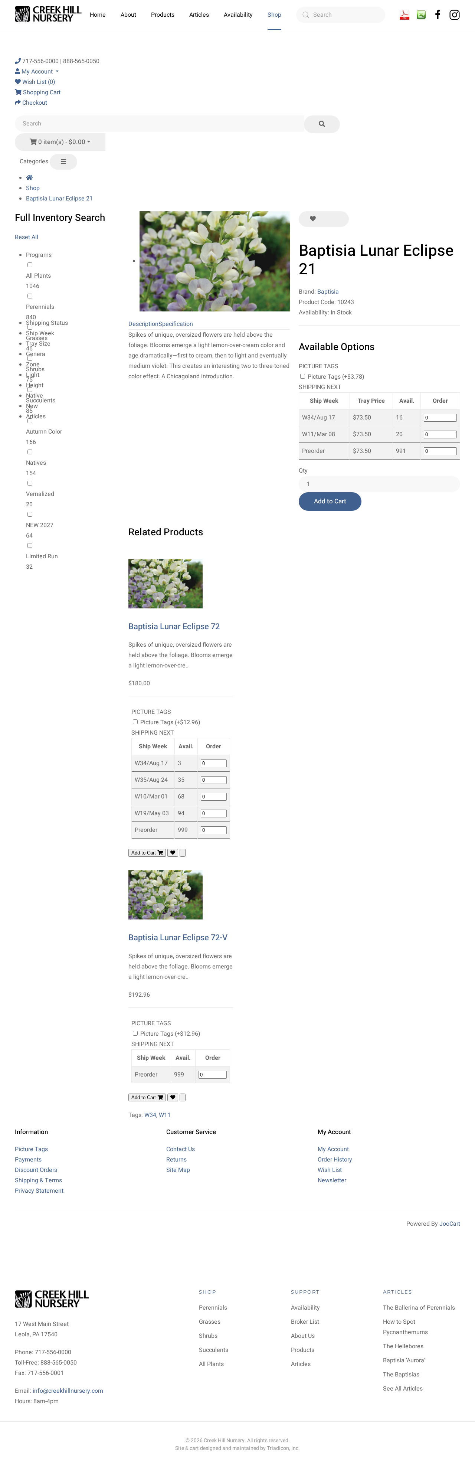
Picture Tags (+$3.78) (335, 376)
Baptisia (328, 291)
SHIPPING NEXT (320, 387)
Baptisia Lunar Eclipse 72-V (177, 938)
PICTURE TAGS (318, 366)
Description (143, 324)
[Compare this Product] (338, 219)
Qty (303, 470)
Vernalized (40, 494)
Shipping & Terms (38, 1180)
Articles (199, 14)
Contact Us (180, 1149)
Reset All (26, 237)
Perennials (40, 307)
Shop (274, 14)
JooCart (449, 1223)
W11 (165, 1115)
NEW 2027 (39, 525)
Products (162, 14)
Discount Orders (36, 1170)
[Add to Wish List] (313, 219)
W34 (150, 1115)
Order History (335, 1159)
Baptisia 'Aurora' (404, 1360)
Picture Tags (31, 1149)
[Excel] (421, 14)
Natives (36, 462)
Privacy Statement (39, 1190)
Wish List (330, 1170)
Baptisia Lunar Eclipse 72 (174, 627)
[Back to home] (49, 15)
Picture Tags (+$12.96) (169, 722)
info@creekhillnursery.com (68, 1390)
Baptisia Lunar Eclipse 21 (59, 198)
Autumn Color (44, 431)
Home (98, 14)
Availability (238, 14)
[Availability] (404, 14)
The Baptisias (401, 1374)
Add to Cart (330, 501)
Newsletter (332, 1180)
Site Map (178, 1170)
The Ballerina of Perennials (419, 1307)
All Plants (38, 275)
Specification (175, 324)
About (128, 14)
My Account (333, 1149)
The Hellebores (403, 1346)
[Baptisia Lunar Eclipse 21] (215, 261)
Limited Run (42, 556)
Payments (28, 1159)
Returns (176, 1159)
